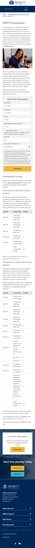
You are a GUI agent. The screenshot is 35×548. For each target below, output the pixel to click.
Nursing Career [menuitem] (8, 525)
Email (5, 117)
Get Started (17, 169)
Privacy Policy (6, 537)
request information (13, 183)
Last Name (7, 110)
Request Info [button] (17, 449)
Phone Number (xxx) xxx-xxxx (13, 123)
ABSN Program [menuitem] (8, 514)
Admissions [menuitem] (7, 519)
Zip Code (6, 137)
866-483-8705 (7, 501)
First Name (7, 103)
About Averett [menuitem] (8, 508)
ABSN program (9, 46)
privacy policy (20, 161)
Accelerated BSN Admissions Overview (18, 14)
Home (4, 14)
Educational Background (11, 144)
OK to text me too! (11, 130)
